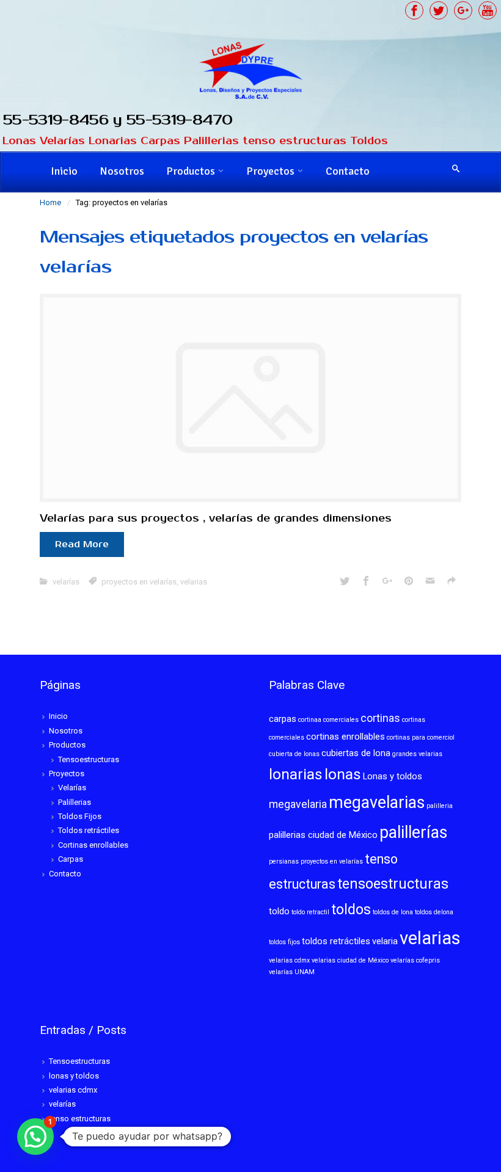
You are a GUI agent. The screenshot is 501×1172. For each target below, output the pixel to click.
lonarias (296, 774)
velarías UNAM (292, 972)
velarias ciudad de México (350, 960)
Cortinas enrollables (93, 845)
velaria (385, 941)
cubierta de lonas (294, 754)
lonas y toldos (74, 1075)
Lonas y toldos (392, 776)
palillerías (413, 832)
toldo (279, 911)
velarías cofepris (415, 960)
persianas (284, 861)
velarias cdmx (289, 960)
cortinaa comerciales (328, 720)
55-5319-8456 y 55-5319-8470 (117, 120)
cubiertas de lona (355, 753)
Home (50, 202)
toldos (351, 909)
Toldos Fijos (79, 816)
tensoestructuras (392, 883)
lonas (342, 774)
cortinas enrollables (345, 736)
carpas (282, 718)
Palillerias (74, 802)
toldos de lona (393, 912)
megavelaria (298, 804)
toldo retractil (310, 912)
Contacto (348, 171)
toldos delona (434, 912)
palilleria (439, 806)
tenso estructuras (80, 1118)
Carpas (70, 859)
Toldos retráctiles (88, 830)
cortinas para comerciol (421, 737)
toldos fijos (284, 942)
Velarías (72, 787)
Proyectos (270, 171)
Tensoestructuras (88, 759)
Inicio (64, 171)
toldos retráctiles (336, 941)
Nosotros (122, 171)
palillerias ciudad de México (323, 834)
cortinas (380, 718)
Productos (190, 171)
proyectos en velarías (139, 581)
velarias (193, 581)
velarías (76, 267)
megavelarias (377, 802)
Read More (82, 544)
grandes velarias (417, 754)
